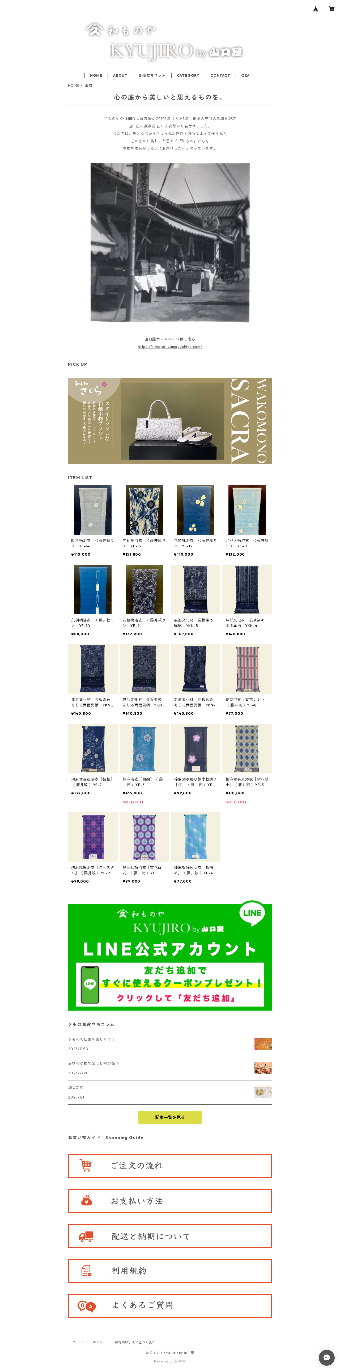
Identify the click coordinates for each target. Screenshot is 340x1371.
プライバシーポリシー (89, 1342)
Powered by (164, 1361)
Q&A (245, 75)
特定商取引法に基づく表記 (135, 1342)
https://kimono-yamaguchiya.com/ (170, 346)
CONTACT (220, 75)
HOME (96, 75)
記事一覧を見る (170, 1117)
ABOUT (120, 75)
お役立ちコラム (152, 75)
